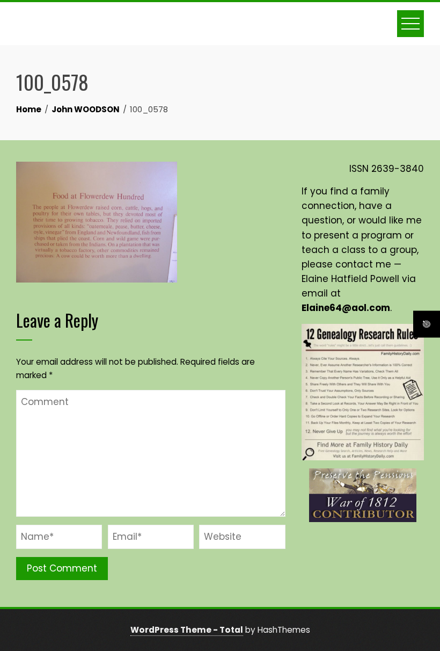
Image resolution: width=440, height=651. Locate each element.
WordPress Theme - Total (186, 629)
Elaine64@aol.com (346, 307)
